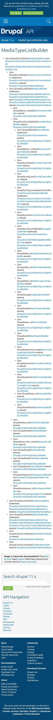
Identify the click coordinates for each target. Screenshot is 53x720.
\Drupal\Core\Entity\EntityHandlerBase (26, 86)
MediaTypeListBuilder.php (32, 40)
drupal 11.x (7, 40)
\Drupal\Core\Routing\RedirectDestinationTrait (30, 102)
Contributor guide (35, 655)
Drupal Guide (7, 667)
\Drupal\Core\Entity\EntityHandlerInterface (28, 97)
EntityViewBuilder (40, 514)
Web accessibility (9, 684)
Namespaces (9, 622)
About (4, 680)
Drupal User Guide (9, 669)
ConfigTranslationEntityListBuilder (32, 193)
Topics (6, 605)
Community (32, 643)
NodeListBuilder (38, 450)
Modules (31, 675)
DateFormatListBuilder (42, 377)
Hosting (30, 652)
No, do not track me (33, 13)
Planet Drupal (7, 647)
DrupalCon (32, 660)
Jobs (3, 658)
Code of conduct (34, 663)
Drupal (33, 711)
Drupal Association (9, 687)
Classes (6, 608)
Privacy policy (7, 695)
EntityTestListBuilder (40, 422)
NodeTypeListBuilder (39, 336)
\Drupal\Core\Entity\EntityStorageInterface (28, 506)
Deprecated (8, 625)
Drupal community (28, 562)
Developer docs (8, 672)
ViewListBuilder (45, 393)
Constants (7, 614)
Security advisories (9, 655)
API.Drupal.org (7, 675)
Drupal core (32, 672)
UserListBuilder (37, 466)
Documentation (8, 663)
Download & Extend (36, 668)
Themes (30, 677)
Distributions (33, 680)
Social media (7, 649)
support (20, 559)
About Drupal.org (9, 689)
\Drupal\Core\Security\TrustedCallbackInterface (30, 525)
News (4, 643)
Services (6, 627)
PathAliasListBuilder (39, 458)
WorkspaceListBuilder (41, 475)
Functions (7, 611)
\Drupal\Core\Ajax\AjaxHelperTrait (33, 477)
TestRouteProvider (41, 545)
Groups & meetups (35, 658)
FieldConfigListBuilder (41, 267)
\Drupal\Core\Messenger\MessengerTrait (32, 99)
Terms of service (8, 692)
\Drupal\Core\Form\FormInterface (32, 135)
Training (31, 649)
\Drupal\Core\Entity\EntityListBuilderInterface (29, 94)
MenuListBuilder (40, 322)
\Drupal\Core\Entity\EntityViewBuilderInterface (30, 523)
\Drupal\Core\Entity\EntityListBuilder (29, 116)
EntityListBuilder (39, 89)
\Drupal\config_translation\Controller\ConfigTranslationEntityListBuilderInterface (34, 201)
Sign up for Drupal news (11, 652)
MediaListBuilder (39, 431)
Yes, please (16, 13)
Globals (6, 616)
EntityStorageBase (40, 501)
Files (5, 619)
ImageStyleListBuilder (40, 295)
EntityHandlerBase (36, 58)
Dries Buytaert (33, 714)
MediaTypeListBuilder (40, 308)
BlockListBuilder (42, 130)
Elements (7, 630)
